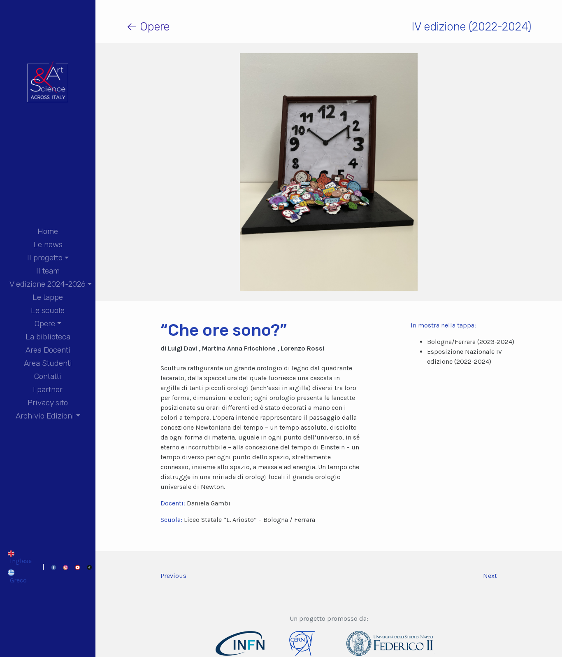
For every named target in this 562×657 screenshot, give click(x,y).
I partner (48, 389)
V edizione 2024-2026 (47, 284)
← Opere (148, 26)
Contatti (47, 376)
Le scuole (48, 310)
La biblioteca (48, 336)
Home (47, 231)
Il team (48, 271)
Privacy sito (48, 402)
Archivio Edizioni (45, 416)
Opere (45, 323)
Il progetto (45, 257)
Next (490, 576)
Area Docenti (48, 350)
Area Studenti (48, 363)
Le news (48, 244)
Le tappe (48, 297)
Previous (173, 576)
